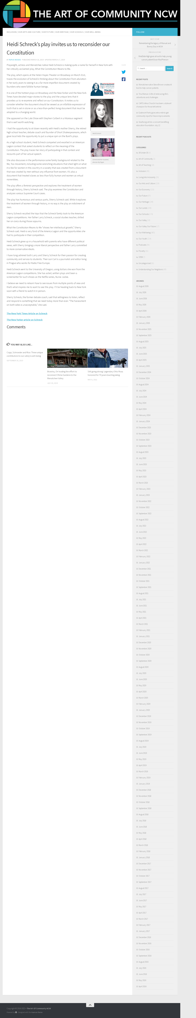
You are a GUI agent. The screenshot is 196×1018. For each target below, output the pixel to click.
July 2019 (142, 747)
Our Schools (76, 32)
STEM (141, 257)
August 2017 (143, 888)
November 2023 (145, 433)
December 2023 (145, 427)
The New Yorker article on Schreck (25, 319)
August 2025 (143, 341)
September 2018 (145, 808)
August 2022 (143, 519)
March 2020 (143, 697)
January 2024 (144, 421)
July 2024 (142, 390)
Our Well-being (93, 32)
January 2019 (144, 783)
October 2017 (144, 876)
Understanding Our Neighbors (151, 269)
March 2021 (143, 624)
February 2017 (144, 925)
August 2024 (143, 384)
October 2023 (144, 439)
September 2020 (145, 661)
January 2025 (144, 366)
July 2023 (142, 458)
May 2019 (142, 759)
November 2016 (145, 943)
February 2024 (144, 415)
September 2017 (145, 882)
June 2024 (143, 397)
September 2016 (145, 955)
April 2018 (142, 839)
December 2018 (145, 790)
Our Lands (143, 208)
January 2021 (144, 636)
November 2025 (145, 329)
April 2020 (142, 691)
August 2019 (143, 740)
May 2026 (142, 304)
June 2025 (143, 354)
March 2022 (143, 550)
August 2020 (143, 667)
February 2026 (144, 317)
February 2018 (144, 851)
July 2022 (142, 525)
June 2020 (143, 679)
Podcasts (142, 245)
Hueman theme (36, 1012)
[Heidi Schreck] (103, 130)
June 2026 (143, 298)
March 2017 (143, 919)
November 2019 (145, 722)
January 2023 (144, 495)
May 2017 (142, 906)
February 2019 (144, 777)
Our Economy (144, 189)
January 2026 (144, 323)
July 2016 (142, 968)
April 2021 (142, 618)
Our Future (48, 32)
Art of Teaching (145, 165)
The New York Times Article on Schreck (27, 313)
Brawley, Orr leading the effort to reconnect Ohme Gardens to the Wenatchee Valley (62, 375)
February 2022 (144, 556)
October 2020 (144, 654)
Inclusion (12, 32)
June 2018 (143, 826)
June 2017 (143, 900)
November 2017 (145, 869)
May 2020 (142, 685)
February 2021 (144, 630)
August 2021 (143, 593)
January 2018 (144, 857)
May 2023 (142, 470)
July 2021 (142, 599)
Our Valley (143, 220)
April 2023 (142, 476)
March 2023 (143, 482)
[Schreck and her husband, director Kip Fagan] (103, 156)
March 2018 (143, 845)
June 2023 (143, 464)
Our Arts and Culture (29, 32)
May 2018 (142, 833)
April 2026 (142, 311)
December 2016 (145, 937)
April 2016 (142, 986)
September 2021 (145, 587)
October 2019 (144, 728)
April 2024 (142, 409)
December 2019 (145, 716)
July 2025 (142, 347)
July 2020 (142, 673)
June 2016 (143, 974)
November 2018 (145, 796)
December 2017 (145, 863)
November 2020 (145, 648)
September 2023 (145, 446)
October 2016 (144, 949)
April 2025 (142, 360)
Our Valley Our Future (147, 226)
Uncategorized (145, 263)
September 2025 (145, 335)
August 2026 (143, 286)
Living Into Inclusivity (147, 177)
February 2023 (144, 489)
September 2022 (145, 513)
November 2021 (145, 575)
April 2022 (142, 544)
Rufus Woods (15, 59)
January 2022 (144, 562)
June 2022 (143, 532)
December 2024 (145, 372)
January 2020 (144, 710)
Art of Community (146, 159)
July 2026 (142, 292)
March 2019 (143, 771)
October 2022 (144, 507)
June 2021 (143, 605)
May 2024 (142, 403)
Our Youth (143, 238)
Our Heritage (62, 32)
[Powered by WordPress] (16, 1012)
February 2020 (144, 704)
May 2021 (142, 611)
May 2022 (142, 538)
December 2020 (145, 642)
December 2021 (145, 568)
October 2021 (144, 581)
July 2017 (142, 894)
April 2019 (142, 765)
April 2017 (142, 912)
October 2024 (144, 378)
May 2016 (142, 980)
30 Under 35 (143, 152)
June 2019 (143, 753)
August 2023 (143, 452)
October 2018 (144, 802)
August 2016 (143, 962)
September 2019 (145, 734)
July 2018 (142, 820)
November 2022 (145, 501)
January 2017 (144, 931)
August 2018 (143, 814)
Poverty (142, 251)
